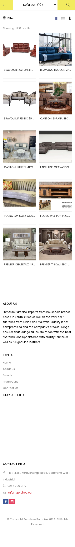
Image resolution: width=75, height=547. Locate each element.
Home (7, 362)
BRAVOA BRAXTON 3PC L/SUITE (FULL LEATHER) (19, 70)
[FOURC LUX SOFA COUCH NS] (19, 195)
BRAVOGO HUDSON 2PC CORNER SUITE (55, 70)
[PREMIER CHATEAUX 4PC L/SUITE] (19, 244)
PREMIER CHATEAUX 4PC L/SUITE (19, 264)
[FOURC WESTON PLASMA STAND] (55, 195)
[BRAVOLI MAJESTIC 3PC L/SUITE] (19, 98)
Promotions (10, 382)
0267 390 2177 (17, 486)
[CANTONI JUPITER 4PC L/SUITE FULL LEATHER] (19, 146)
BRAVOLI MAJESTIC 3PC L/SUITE (19, 118)
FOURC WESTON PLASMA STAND (55, 216)
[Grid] (56, 18)
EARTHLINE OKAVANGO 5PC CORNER (55, 167)
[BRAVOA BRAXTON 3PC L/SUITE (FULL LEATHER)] (19, 49)
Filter (11, 18)
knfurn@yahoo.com (21, 492)
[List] (63, 18)
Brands (7, 375)
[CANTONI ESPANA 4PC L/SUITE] (55, 98)
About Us (9, 369)
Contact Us (10, 388)
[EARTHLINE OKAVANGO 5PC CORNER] (55, 146)
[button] (70, 18)
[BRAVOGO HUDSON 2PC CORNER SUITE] (55, 49)
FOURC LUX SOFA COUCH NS (19, 216)
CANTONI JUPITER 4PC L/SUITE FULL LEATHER (19, 167)
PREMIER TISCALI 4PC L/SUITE (55, 264)
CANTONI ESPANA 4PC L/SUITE (55, 118)
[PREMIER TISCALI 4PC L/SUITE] (55, 244)
